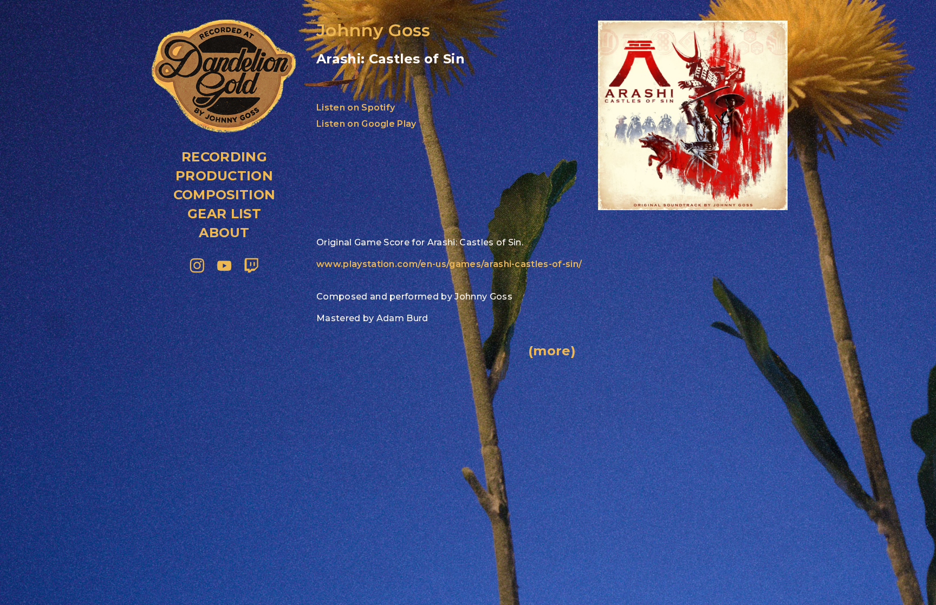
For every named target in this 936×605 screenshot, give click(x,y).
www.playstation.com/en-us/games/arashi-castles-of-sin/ (449, 264)
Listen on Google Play (366, 124)
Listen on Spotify (355, 107)
